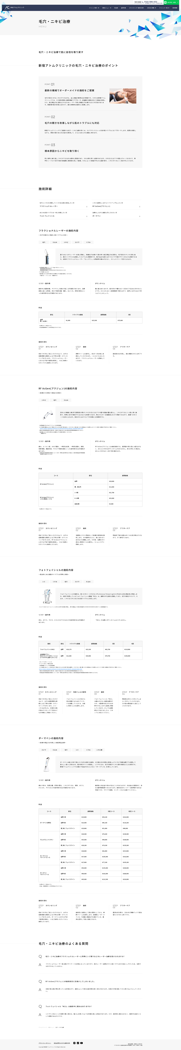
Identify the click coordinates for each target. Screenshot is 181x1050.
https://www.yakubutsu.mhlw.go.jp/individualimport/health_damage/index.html (61, 428)
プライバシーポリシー (45, 1043)
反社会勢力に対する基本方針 (62, 1043)
